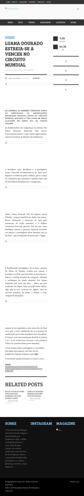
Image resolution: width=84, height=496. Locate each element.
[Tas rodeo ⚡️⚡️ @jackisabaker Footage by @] (34, 441)
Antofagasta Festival (24, 367)
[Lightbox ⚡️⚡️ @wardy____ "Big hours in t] (39, 438)
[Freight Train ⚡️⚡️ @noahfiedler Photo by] (50, 435)
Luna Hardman (37, 369)
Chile (35, 367)
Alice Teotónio (11, 367)
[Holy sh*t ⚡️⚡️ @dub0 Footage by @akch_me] (34, 430)
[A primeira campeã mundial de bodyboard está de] (45, 430)
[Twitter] (65, 2)
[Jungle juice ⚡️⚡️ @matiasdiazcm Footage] (50, 438)
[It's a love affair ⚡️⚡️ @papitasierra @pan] (39, 430)
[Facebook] (57, 2)
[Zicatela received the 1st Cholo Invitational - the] (50, 433)
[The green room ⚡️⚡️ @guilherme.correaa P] (39, 435)
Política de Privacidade (13, 488)
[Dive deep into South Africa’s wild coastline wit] (39, 441)
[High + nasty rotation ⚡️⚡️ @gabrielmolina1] (34, 438)
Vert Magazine (13, 401)
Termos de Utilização (30, 488)
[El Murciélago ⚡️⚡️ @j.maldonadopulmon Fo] (34, 435)
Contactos (9, 491)
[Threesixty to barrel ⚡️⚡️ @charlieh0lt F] (50, 441)
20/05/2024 (25, 78)
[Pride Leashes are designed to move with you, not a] (45, 441)
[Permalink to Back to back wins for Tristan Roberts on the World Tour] (14, 410)
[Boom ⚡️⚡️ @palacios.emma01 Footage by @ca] (39, 433)
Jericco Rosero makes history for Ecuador (35, 393)
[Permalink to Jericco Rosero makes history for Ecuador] (37, 408)
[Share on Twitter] (45, 78)
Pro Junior (9, 371)
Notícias (10, 37)
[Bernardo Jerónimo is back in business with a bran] (34, 433)
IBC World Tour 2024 (12, 369)
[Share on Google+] (42, 81)
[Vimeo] (69, 2)
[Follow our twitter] (55, 38)
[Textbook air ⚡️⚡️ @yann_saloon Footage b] (50, 430)
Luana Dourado (25, 369)
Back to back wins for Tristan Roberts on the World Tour (14, 394)
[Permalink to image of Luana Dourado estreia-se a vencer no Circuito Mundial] (26, 94)
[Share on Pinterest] (45, 81)
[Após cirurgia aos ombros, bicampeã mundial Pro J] (45, 433)
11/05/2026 (8, 402)
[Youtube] (73, 2)
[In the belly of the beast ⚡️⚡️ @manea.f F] (45, 435)
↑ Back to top (74, 481)
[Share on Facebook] (42, 78)
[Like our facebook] (55, 47)
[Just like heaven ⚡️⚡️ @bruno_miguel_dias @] (45, 438)
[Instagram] (61, 2)
